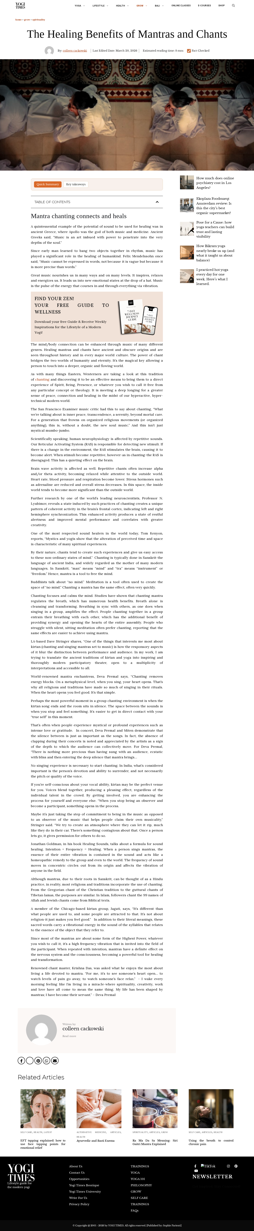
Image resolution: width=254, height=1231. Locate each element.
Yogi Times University (85, 1191)
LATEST (48, 1132)
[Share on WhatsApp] (47, 1061)
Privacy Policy (79, 1204)
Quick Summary (48, 184)
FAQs (135, 1210)
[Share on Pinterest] (38, 1061)
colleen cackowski (75, 50)
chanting (42, 379)
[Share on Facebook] (22, 1061)
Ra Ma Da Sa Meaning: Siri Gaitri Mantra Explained (155, 1142)
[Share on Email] (55, 1061)
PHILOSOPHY (141, 1185)
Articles (115, 1132)
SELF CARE (26, 1132)
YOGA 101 (138, 1179)
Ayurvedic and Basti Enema (96, 1140)
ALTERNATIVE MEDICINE (91, 1132)
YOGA (78, 5)
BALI (157, 5)
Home (18, 19)
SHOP (221, 5)
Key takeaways (76, 184)
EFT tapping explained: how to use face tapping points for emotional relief (42, 1144)
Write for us (78, 1198)
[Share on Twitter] (30, 1061)
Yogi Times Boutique (84, 1185)
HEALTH (120, 5)
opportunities (79, 1179)
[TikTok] (208, 1166)
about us (75, 1166)
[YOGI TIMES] (20, 5)
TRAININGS (140, 1166)
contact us (77, 1172)
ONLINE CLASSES (181, 5)
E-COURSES (204, 5)
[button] (233, 5)
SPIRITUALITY (38, 19)
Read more (69, 1036)
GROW (139, 5)
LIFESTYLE (99, 5)
